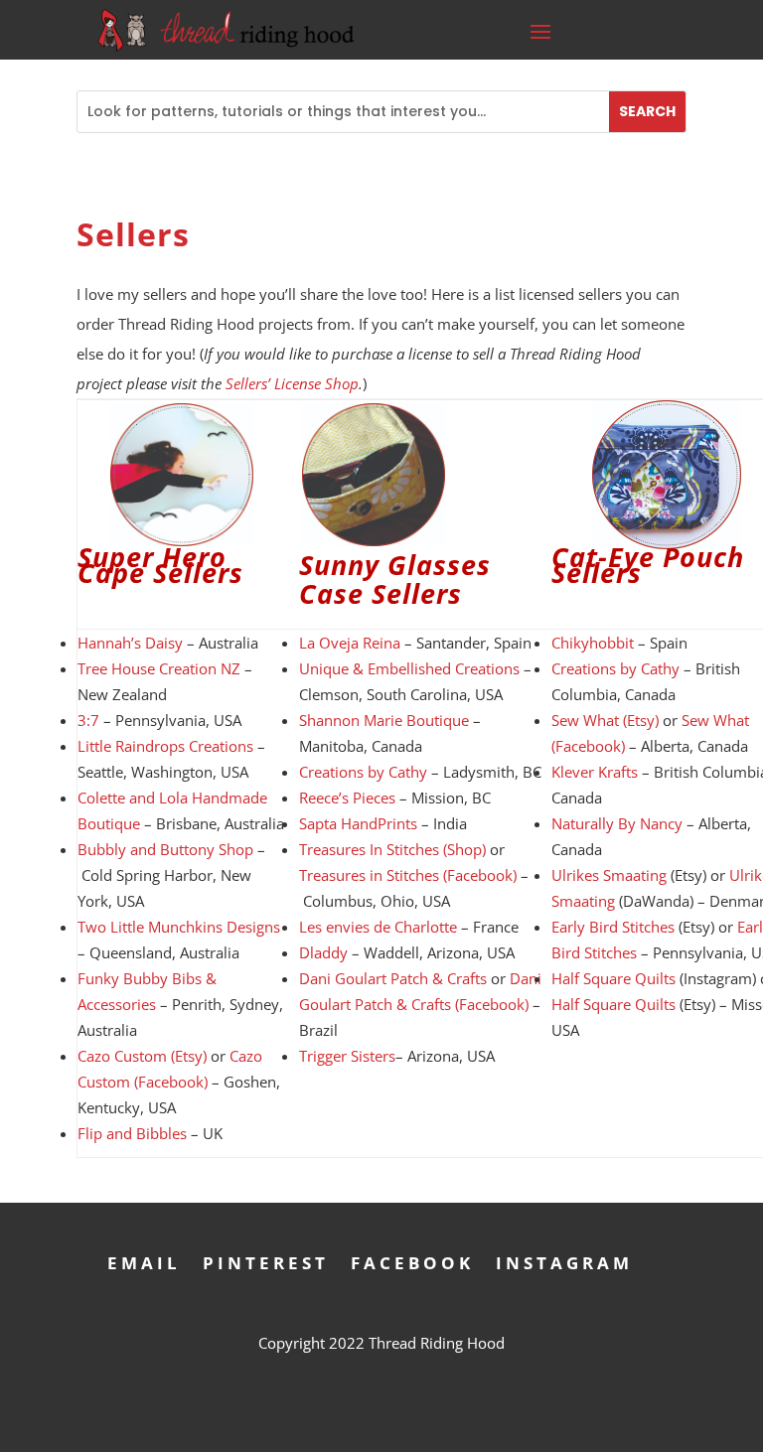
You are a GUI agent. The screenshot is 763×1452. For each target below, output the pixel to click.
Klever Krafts (594, 772)
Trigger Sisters (347, 1056)
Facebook (412, 1260)
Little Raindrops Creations (165, 746)
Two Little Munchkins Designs (178, 927)
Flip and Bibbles (132, 1133)
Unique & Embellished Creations (409, 668)
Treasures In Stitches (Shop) (392, 849)
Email (144, 1260)
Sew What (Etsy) (605, 720)
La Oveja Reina (349, 643)
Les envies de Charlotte (378, 927)
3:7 (88, 720)
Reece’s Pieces (347, 797)
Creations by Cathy (363, 772)
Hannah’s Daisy (130, 643)
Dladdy (323, 952)
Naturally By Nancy (617, 823)
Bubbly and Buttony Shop (165, 849)
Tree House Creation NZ (158, 668)
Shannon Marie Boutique (384, 720)
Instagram (564, 1260)
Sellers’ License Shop (292, 383)
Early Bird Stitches (613, 927)
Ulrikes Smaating (609, 875)
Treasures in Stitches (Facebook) (408, 875)
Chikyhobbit (592, 643)
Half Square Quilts (613, 978)
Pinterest (266, 1260)
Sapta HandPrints (358, 823)
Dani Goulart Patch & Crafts (393, 978)
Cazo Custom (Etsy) (142, 1056)
